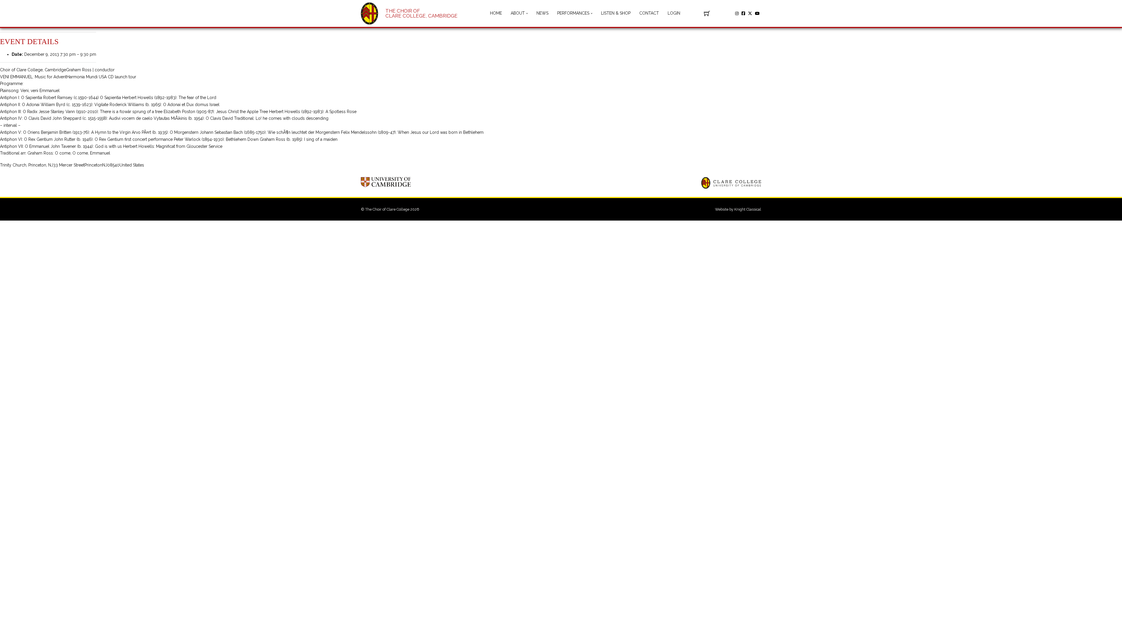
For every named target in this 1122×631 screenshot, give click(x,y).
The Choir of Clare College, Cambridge (421, 13)
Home (496, 13)
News (542, 13)
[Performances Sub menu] (591, 13)
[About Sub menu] (527, 13)
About (518, 13)
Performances (573, 13)
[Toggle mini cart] (707, 13)
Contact (649, 13)
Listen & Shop (616, 13)
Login (674, 13)
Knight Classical (747, 209)
